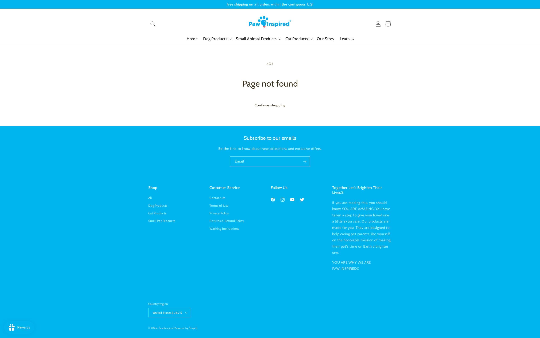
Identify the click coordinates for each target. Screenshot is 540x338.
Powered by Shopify (186, 328)
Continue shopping (270, 105)
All (150, 198)
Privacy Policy (219, 213)
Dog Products (158, 206)
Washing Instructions (224, 229)
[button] (153, 24)
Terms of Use (219, 206)
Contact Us (217, 198)
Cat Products (157, 213)
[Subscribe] (305, 161)
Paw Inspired (166, 328)
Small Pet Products (161, 221)
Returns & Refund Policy (226, 221)
